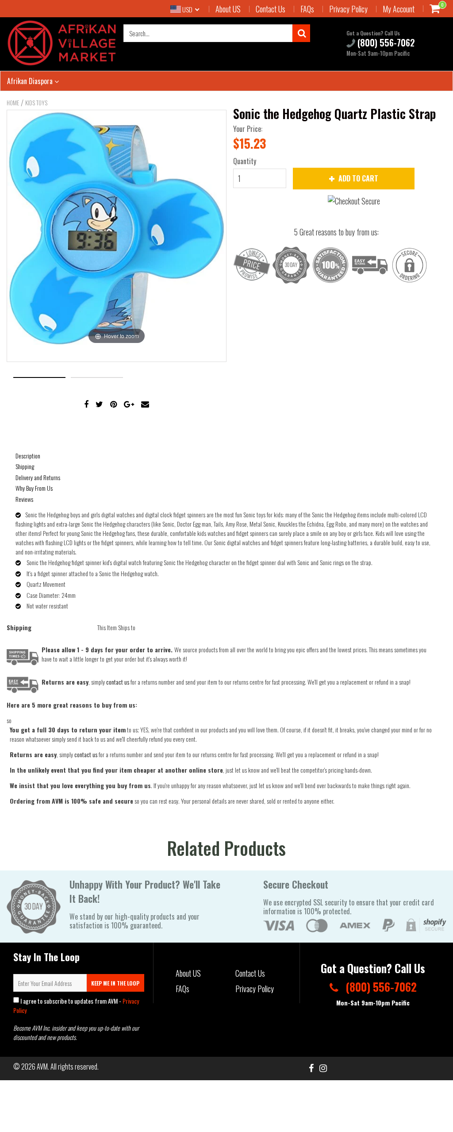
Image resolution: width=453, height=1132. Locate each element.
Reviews (24, 499)
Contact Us (270, 9)
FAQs (307, 9)
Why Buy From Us (34, 488)
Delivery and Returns (37, 477)
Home (13, 102)
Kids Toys (36, 102)
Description (27, 455)
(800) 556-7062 (385, 43)
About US (228, 9)
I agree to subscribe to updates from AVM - (76, 1005)
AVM (42, 1066)
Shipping (24, 466)
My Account (399, 9)
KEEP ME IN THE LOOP (115, 983)
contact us (85, 754)
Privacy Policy (348, 9)
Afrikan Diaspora (30, 81)
